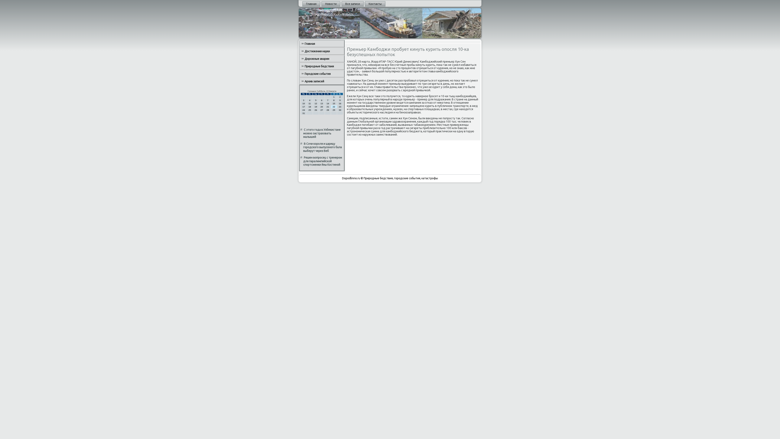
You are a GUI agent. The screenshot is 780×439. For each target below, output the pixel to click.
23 (340, 107)
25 (310, 110)
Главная (311, 3)
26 (316, 110)
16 (340, 103)
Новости (331, 3)
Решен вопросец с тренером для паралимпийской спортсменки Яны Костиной (322, 161)
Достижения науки (317, 51)
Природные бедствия (319, 66)
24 (303, 110)
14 (328, 103)
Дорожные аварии (317, 58)
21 (328, 107)
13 (322, 103)
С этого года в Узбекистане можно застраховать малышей (322, 133)
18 (310, 107)
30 (340, 110)
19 (316, 107)
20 (322, 107)
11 (310, 103)
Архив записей (314, 81)
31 (303, 113)
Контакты (375, 3)
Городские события (318, 73)
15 (334, 103)
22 (334, 107)
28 (328, 110)
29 (334, 110)
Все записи (352, 3)
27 (322, 110)
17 (303, 107)
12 (316, 103)
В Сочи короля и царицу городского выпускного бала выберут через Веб (322, 147)
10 (303, 103)
